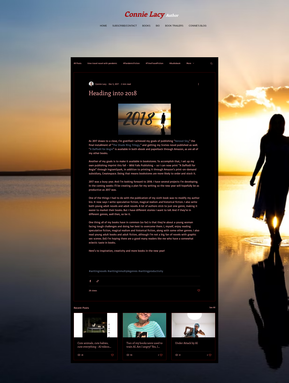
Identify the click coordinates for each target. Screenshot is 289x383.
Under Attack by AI (186, 343)
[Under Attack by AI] (193, 325)
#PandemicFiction (131, 63)
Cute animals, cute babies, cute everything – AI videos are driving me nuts (93, 344)
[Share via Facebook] (90, 281)
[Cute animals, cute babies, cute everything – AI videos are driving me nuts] (95, 325)
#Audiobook (174, 63)
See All (212, 307)
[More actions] (198, 84)
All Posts (77, 63)
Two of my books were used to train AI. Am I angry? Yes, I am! (144, 344)
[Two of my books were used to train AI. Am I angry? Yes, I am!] (144, 325)
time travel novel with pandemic (102, 63)
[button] (211, 63)
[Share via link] (97, 281)
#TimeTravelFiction (154, 63)
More (188, 63)
